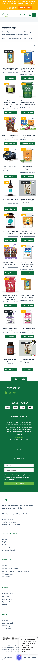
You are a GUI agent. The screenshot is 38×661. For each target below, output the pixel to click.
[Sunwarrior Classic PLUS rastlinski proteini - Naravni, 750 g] (27, 155)
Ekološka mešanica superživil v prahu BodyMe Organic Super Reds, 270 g (10, 297)
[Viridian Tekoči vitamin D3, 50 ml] (10, 188)
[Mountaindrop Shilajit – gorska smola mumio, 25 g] (10, 155)
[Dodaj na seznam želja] (15, 51)
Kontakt (7, 577)
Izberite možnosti (27, 143)
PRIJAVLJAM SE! (19, 483)
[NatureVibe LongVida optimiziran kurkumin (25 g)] (27, 221)
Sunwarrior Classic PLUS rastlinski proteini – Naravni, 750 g (27, 168)
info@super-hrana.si (14, 524)
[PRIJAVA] (20, 15)
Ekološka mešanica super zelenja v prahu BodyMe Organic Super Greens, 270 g (27, 102)
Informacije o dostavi (11, 568)
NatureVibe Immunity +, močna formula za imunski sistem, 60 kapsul (28, 264)
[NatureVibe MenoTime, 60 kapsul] (27, 317)
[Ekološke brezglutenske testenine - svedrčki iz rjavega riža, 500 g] (27, 348)
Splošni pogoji (9, 574)
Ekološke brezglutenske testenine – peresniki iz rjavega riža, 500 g (27, 200)
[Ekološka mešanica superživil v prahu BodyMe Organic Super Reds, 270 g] (10, 284)
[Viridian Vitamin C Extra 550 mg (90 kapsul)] (10, 221)
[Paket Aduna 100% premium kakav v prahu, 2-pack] (10, 252)
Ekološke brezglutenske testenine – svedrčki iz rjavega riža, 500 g (28, 361)
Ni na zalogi (10, 78)
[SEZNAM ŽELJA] (27, 15)
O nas (6, 565)
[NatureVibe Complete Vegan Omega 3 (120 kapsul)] (10, 57)
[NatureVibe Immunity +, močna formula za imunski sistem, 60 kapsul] (27, 252)
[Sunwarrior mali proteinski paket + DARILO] (27, 124)
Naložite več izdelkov (19, 379)
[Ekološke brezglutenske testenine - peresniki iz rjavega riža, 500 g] (27, 188)
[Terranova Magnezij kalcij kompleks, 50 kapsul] (10, 348)
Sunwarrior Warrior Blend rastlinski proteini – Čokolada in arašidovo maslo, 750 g (27, 69)
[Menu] (34, 15)
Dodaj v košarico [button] (28, 78)
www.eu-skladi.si (16, 651)
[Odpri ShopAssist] (19, 657)
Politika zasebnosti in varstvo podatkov (17, 571)
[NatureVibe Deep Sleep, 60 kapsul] (10, 317)
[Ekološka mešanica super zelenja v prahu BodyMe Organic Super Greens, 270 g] (27, 90)
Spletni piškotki (27, 657)
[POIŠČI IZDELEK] (24, 15)
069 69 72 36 (12, 522)
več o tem (11, 479)
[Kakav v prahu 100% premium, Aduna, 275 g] (10, 124)
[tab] (17, 449)
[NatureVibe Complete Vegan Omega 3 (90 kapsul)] (27, 284)
